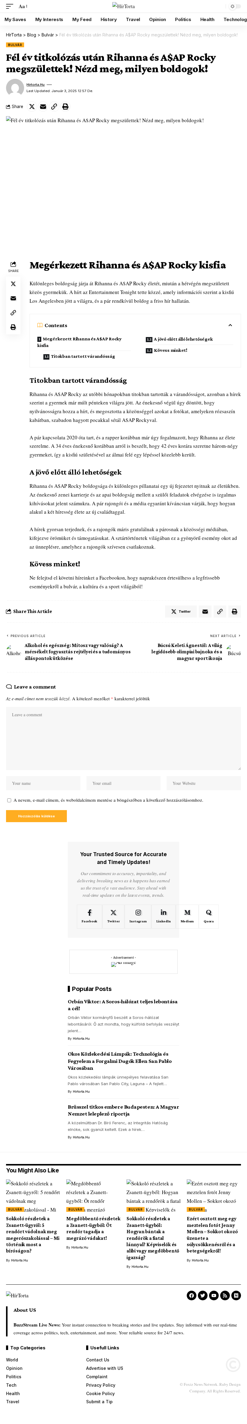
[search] (219, 6)
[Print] (65, 106)
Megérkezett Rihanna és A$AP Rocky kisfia (79, 342)
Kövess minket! (170, 350)
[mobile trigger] (11, 6)
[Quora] (209, 917)
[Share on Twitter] (32, 106)
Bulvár (15, 45)
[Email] (43, 106)
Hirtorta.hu (36, 84)
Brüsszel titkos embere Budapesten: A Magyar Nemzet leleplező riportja (123, 1110)
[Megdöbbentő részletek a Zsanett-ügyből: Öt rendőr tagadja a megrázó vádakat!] (93, 1195)
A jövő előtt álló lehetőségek (183, 339)
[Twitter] (113, 917)
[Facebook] (89, 917)
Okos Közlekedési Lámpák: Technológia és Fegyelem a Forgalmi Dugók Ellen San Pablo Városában (119, 1061)
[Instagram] (138, 917)
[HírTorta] (123, 6)
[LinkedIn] (163, 917)
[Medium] (187, 917)
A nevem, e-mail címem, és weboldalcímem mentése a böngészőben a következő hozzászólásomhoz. (108, 800)
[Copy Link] (54, 106)
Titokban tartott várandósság (83, 356)
